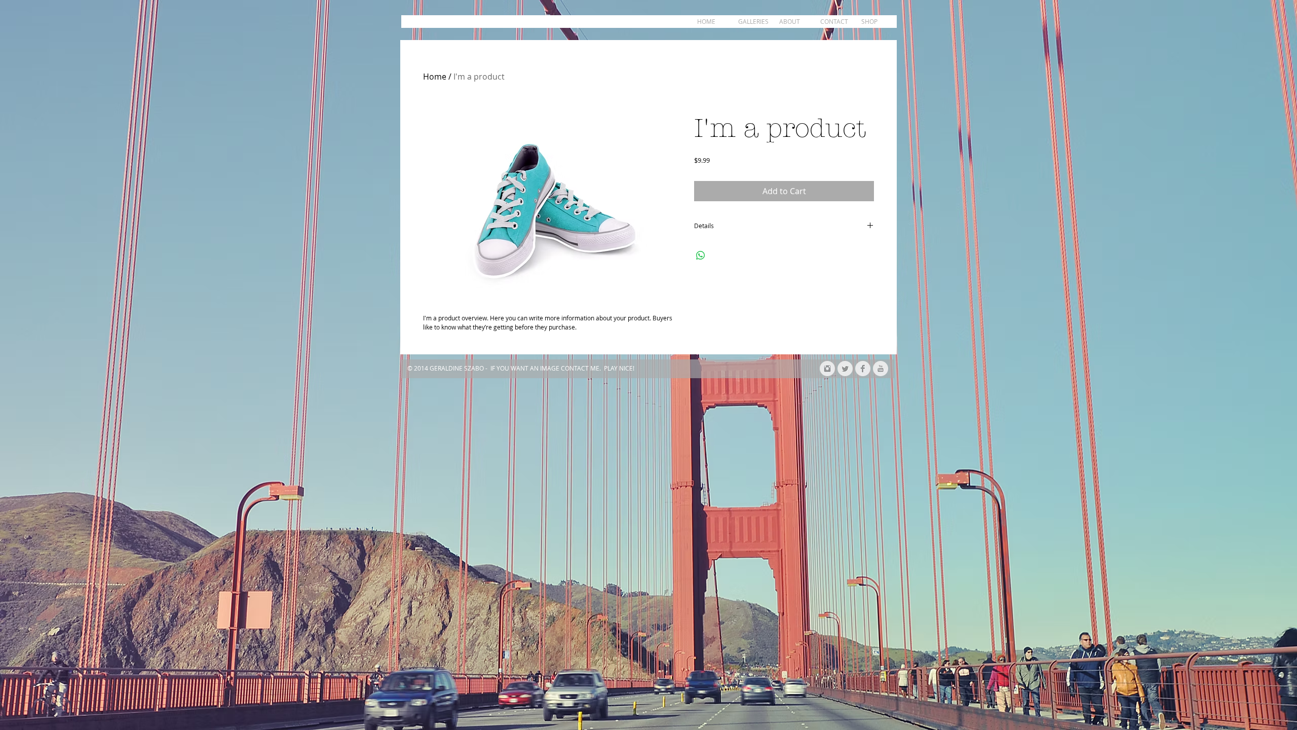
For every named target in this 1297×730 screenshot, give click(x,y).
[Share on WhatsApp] (701, 255)
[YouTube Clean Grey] (880, 368)
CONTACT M (578, 368)
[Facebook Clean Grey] (862, 368)
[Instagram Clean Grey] (827, 368)
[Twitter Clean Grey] (845, 368)
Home (434, 76)
